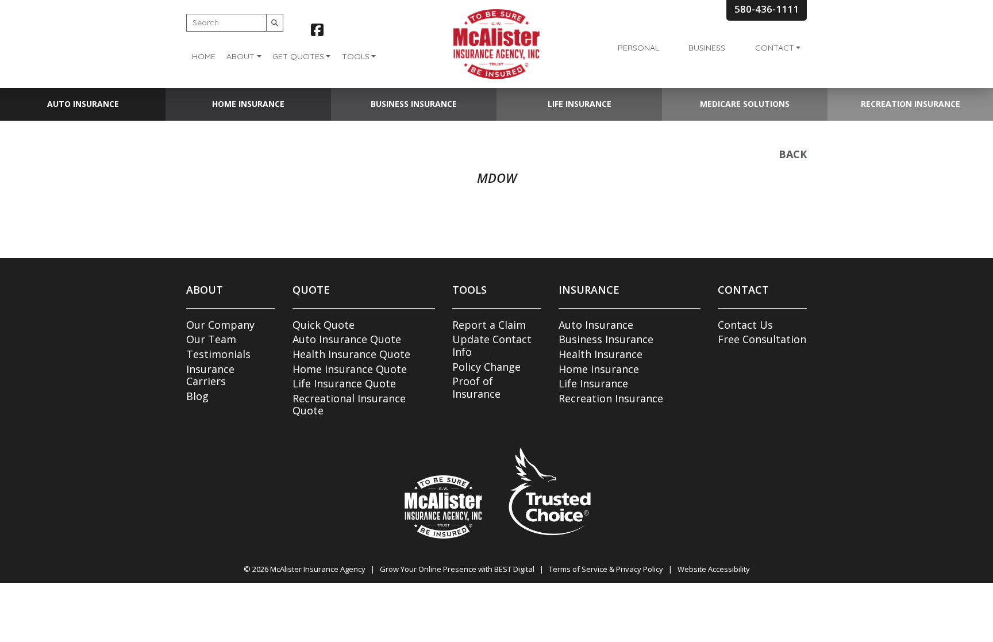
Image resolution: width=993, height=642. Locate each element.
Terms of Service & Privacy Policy (606, 569)
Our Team (211, 339)
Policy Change (486, 367)
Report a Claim (489, 325)
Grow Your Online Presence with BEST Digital (457, 569)
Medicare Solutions (745, 103)
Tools (356, 56)
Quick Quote (323, 325)
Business (706, 48)
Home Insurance (248, 103)
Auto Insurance (83, 103)
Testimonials (218, 354)
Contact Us (745, 325)
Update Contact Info (492, 345)
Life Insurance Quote (344, 383)
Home (203, 56)
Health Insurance (600, 354)
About (240, 56)
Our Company (220, 325)
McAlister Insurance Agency (317, 569)
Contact (774, 48)
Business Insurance (414, 103)
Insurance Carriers (210, 375)
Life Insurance (579, 103)
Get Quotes (298, 56)
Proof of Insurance (476, 387)
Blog (197, 396)
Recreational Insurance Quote (349, 404)
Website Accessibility (714, 569)
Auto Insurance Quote (346, 339)
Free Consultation (762, 339)
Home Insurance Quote (349, 369)
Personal (638, 48)
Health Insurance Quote (351, 354)
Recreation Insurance (910, 103)
